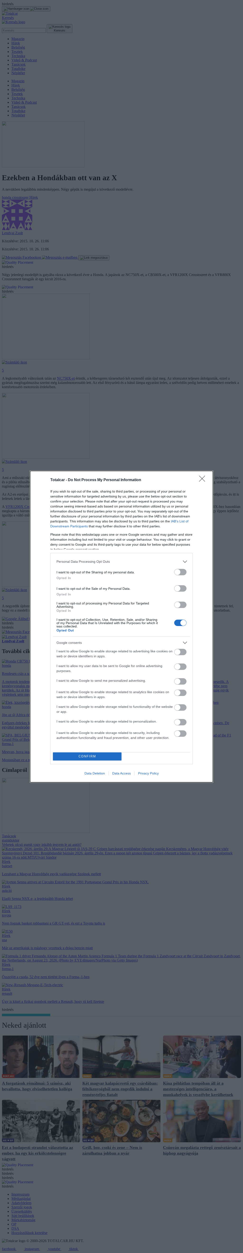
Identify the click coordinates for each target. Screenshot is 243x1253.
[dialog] (121, 626)
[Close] (203, 480)
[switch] (180, 572)
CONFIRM (87, 756)
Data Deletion (94, 773)
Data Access (121, 773)
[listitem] (121, 561)
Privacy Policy (148, 773)
